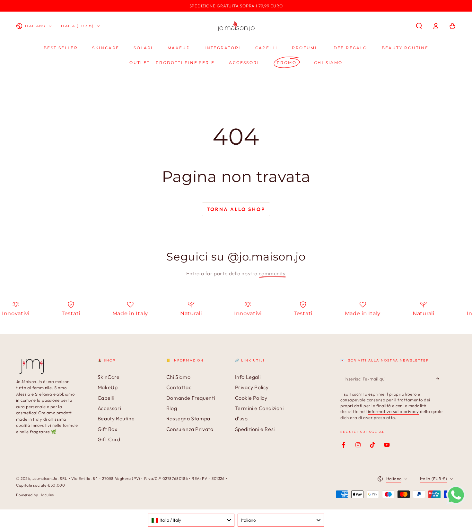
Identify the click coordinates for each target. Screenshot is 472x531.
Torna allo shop (236, 209)
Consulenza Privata (190, 429)
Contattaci (179, 387)
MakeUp (108, 387)
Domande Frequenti (190, 398)
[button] (419, 26)
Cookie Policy (251, 398)
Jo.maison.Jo (44, 478)
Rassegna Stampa (188, 418)
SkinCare (109, 377)
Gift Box (108, 429)
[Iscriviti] (439, 379)
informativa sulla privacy (393, 411)
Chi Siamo (178, 377)
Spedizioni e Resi (255, 429)
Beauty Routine (116, 418)
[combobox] (191, 520)
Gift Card (109, 439)
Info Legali (248, 377)
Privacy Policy (252, 387)
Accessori (109, 408)
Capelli (106, 398)
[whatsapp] (456, 502)
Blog (171, 408)
